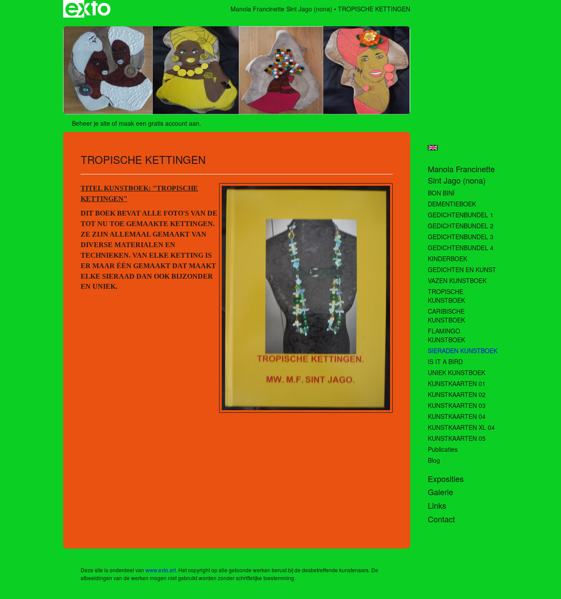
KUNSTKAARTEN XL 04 (461, 427)
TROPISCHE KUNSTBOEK (446, 296)
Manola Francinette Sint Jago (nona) (281, 8)
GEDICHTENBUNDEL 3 (461, 236)
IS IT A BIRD (445, 361)
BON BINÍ (441, 192)
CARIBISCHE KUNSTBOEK (446, 315)
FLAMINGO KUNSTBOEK (446, 335)
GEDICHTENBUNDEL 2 (461, 225)
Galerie (440, 491)
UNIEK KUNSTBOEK (456, 372)
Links (437, 505)
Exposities (446, 478)
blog (434, 460)
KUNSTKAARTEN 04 (457, 416)
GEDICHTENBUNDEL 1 (461, 214)
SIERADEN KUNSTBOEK (462, 350)
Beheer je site (91, 123)
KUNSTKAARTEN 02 (457, 394)
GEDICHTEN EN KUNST (462, 269)
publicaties (443, 449)
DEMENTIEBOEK (452, 203)
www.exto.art (161, 570)
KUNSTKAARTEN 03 (457, 405)
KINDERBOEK (447, 258)
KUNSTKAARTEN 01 (457, 383)
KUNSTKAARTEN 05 (457, 438)
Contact (441, 519)
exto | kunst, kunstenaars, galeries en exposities (88, 9)
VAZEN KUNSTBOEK (457, 280)
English (433, 147)
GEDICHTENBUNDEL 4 (461, 247)
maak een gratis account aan (159, 123)
